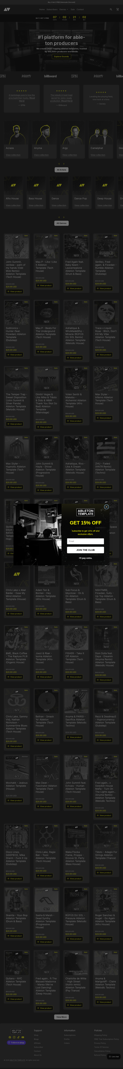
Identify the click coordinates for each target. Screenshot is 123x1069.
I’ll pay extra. (85, 558)
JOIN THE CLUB (85, 550)
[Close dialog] (106, 507)
